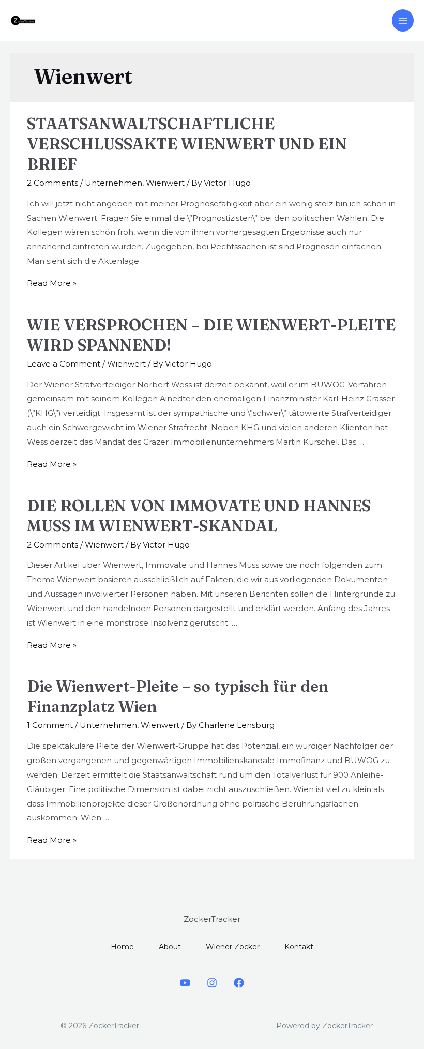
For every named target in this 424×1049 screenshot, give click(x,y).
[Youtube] (185, 983)
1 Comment (50, 725)
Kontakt (298, 946)
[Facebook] (239, 983)
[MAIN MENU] (403, 20)
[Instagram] (212, 983)
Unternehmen (113, 183)
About (170, 946)
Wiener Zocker (233, 946)
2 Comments (52, 183)
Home (122, 946)
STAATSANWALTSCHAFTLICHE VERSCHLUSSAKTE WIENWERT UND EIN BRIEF (187, 144)
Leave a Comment (63, 364)
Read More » (52, 283)
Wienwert (165, 183)
